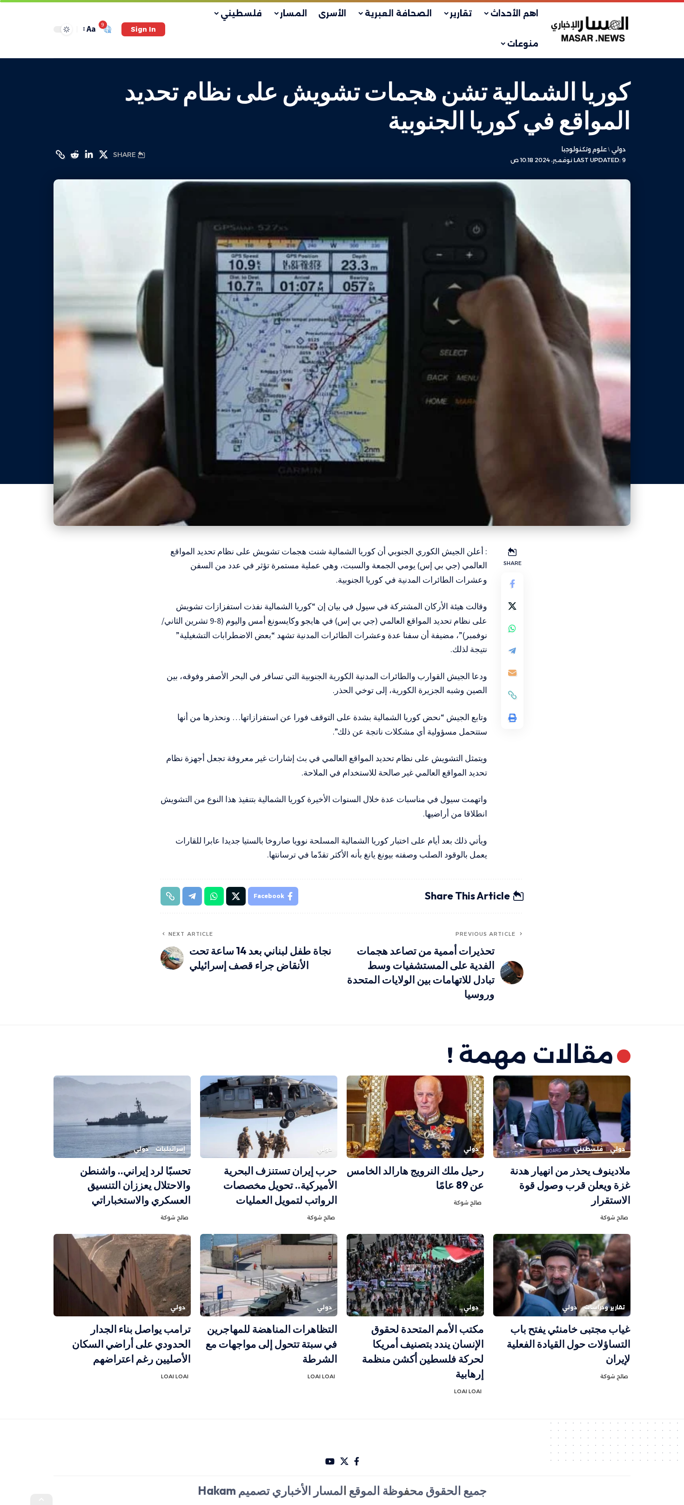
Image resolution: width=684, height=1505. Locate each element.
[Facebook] (357, 1461)
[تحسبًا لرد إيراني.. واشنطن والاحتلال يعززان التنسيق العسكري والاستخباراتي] (122, 1117)
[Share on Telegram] (512, 650)
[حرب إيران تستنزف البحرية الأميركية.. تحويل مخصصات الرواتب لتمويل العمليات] (268, 1117)
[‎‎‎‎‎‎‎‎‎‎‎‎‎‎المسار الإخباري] (590, 29)
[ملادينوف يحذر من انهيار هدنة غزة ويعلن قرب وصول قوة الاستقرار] (561, 1117)
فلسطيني (588, 1148)
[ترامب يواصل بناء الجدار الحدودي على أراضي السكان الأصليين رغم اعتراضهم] (122, 1275)
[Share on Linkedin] (88, 154)
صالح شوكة (614, 1217)
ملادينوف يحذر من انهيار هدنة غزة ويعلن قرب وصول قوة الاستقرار (570, 1185)
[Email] (512, 672)
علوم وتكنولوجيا (584, 149)
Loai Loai (468, 1391)
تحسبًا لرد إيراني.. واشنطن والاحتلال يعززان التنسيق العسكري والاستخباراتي (135, 1185)
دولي (618, 149)
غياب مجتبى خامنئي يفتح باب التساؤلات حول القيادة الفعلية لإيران (568, 1343)
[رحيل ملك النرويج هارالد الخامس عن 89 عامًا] (415, 1117)
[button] (143, 29)
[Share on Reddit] (74, 154)
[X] (344, 1461)
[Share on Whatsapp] (512, 628)
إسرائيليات (170, 1148)
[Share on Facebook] (512, 583)
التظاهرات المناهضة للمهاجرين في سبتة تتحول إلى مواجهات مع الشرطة (271, 1343)
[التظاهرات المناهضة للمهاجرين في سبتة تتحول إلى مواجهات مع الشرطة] (268, 1275)
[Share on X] (103, 154)
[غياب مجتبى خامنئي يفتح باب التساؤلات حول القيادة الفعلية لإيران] (561, 1275)
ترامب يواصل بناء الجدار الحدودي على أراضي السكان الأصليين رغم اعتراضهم (131, 1343)
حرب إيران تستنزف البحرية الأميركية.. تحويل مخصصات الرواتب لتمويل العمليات (280, 1185)
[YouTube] (330, 1461)
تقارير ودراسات (604, 1307)
